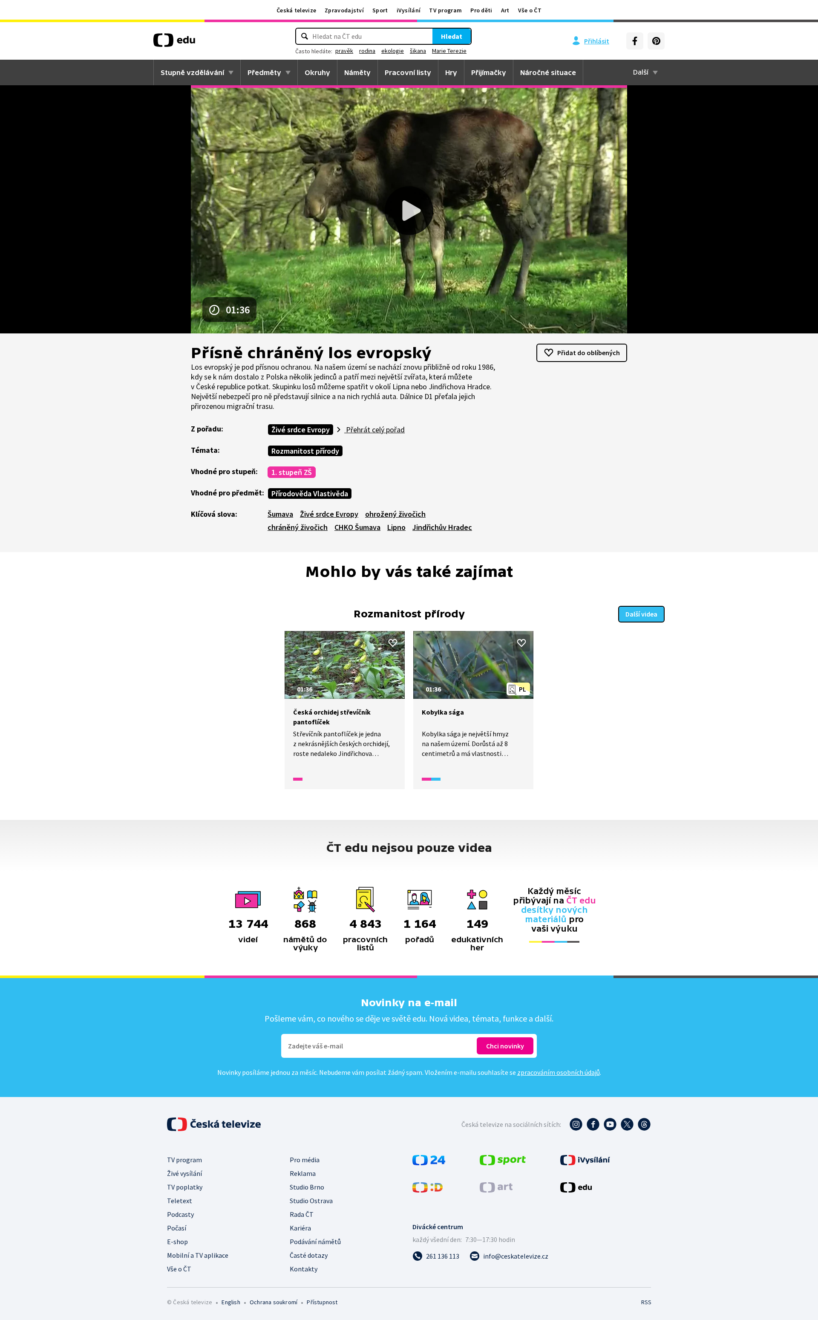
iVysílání (409, 10)
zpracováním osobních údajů (558, 1072)
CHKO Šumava (357, 527)
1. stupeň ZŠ (291, 472)
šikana (418, 51)
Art (505, 10)
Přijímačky (488, 72)
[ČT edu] (174, 43)
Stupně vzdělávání (192, 72)
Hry (451, 72)
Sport (380, 10)
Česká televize (296, 10)
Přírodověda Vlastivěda (309, 493)
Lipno (396, 527)
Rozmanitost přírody (305, 451)
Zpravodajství (344, 10)
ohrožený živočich (395, 514)
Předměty (264, 72)
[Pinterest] (656, 40)
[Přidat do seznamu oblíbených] (392, 642)
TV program (445, 10)
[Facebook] (634, 40)
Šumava (280, 514)
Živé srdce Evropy (300, 429)
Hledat (451, 36)
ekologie (392, 51)
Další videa (641, 614)
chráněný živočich (298, 527)
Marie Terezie (449, 51)
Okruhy (317, 72)
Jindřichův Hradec (442, 527)
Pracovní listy (408, 72)
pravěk (344, 51)
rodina (367, 51)
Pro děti (481, 10)
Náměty (357, 72)
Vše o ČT (529, 10)
